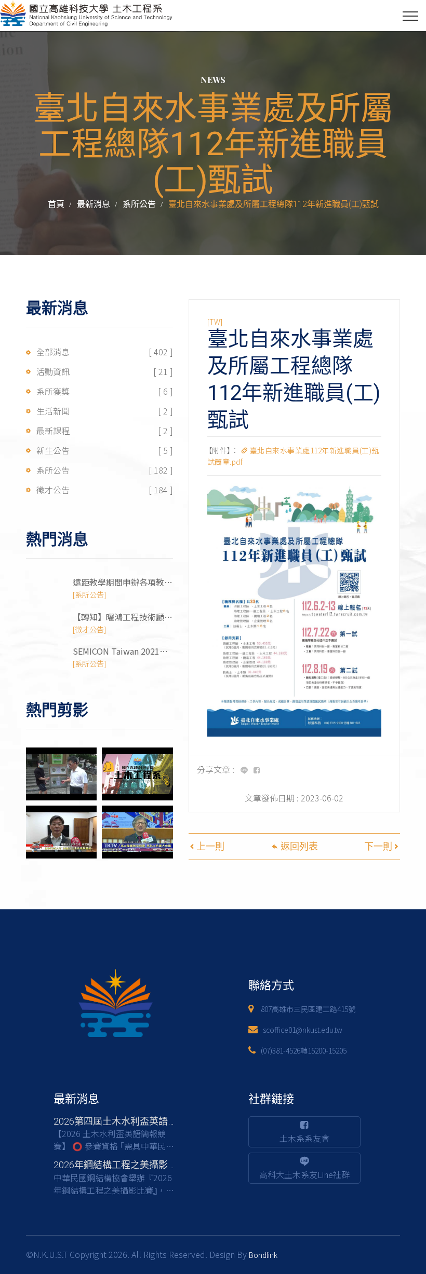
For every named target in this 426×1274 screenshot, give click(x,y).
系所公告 (139, 204)
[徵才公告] (89, 629)
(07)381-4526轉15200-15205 (304, 1050)
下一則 (378, 846)
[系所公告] (89, 594)
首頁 (56, 204)
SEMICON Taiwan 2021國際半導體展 (120, 651)
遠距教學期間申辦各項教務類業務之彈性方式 (122, 582)
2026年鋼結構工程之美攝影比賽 (120, 1164)
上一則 (210, 846)
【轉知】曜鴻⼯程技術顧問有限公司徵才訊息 (122, 617)
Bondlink (263, 1255)
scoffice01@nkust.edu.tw (302, 1029)
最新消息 (93, 204)
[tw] (214, 321)
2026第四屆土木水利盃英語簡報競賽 (129, 1121)
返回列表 (298, 846)
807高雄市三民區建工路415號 (308, 1009)
